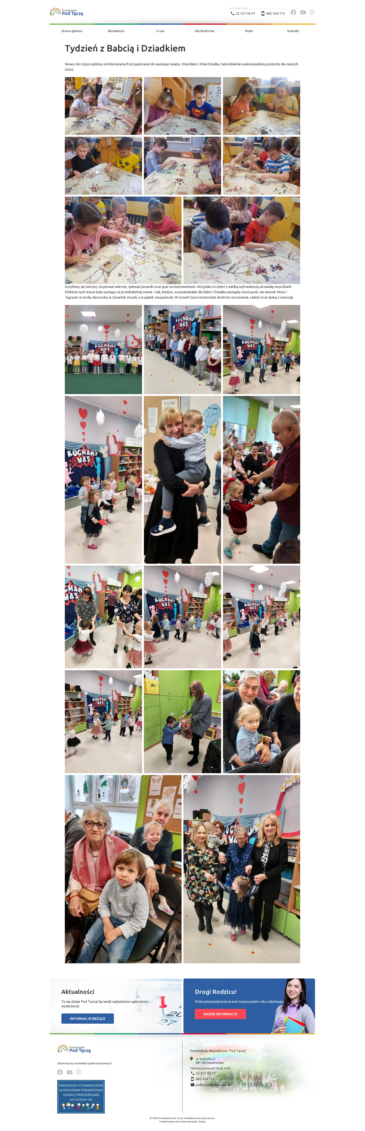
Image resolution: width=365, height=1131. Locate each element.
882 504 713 (275, 13)
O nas (160, 31)
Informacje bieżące (87, 1018)
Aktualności (116, 31)
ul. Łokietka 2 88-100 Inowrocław (210, 1060)
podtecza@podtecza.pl (213, 1084)
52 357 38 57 (245, 13)
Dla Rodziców (204, 31)
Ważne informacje (220, 1014)
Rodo (249, 31)
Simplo (202, 1121)
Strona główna (71, 31)
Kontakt (293, 31)
